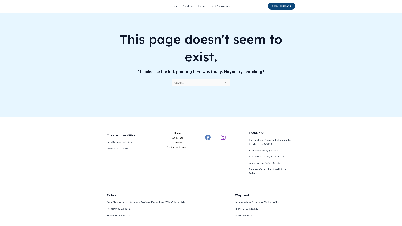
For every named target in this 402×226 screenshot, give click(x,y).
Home (174, 6)
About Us (187, 6)
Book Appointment (221, 6)
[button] (281, 6)
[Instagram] (223, 137)
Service (202, 6)
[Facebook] (207, 137)
